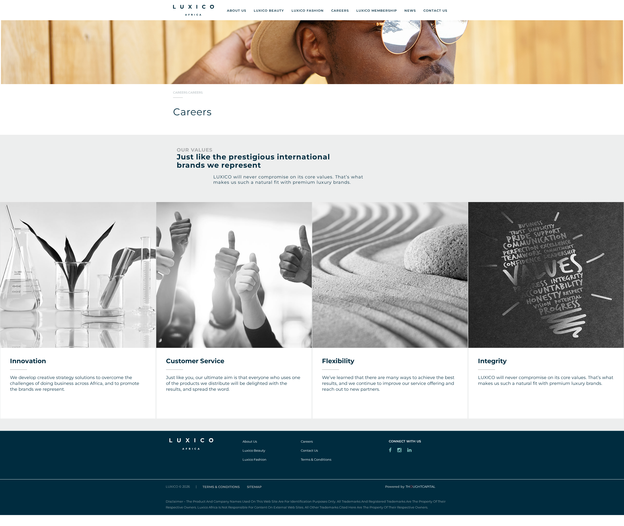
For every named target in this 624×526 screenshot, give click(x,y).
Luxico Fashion (308, 10)
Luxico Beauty (269, 10)
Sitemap (254, 487)
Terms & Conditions (316, 459)
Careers (340, 10)
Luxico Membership (376, 10)
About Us (236, 10)
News (410, 10)
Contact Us (435, 10)
